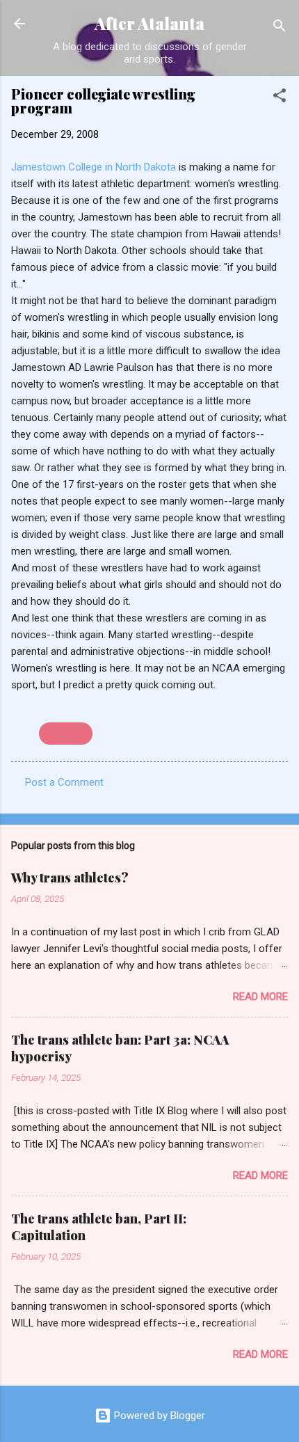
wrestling (65, 733)
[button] (279, 98)
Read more (260, 996)
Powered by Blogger (158, 1415)
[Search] (279, 28)
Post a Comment (64, 782)
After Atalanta (149, 23)
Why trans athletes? (70, 877)
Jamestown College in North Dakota (95, 167)
